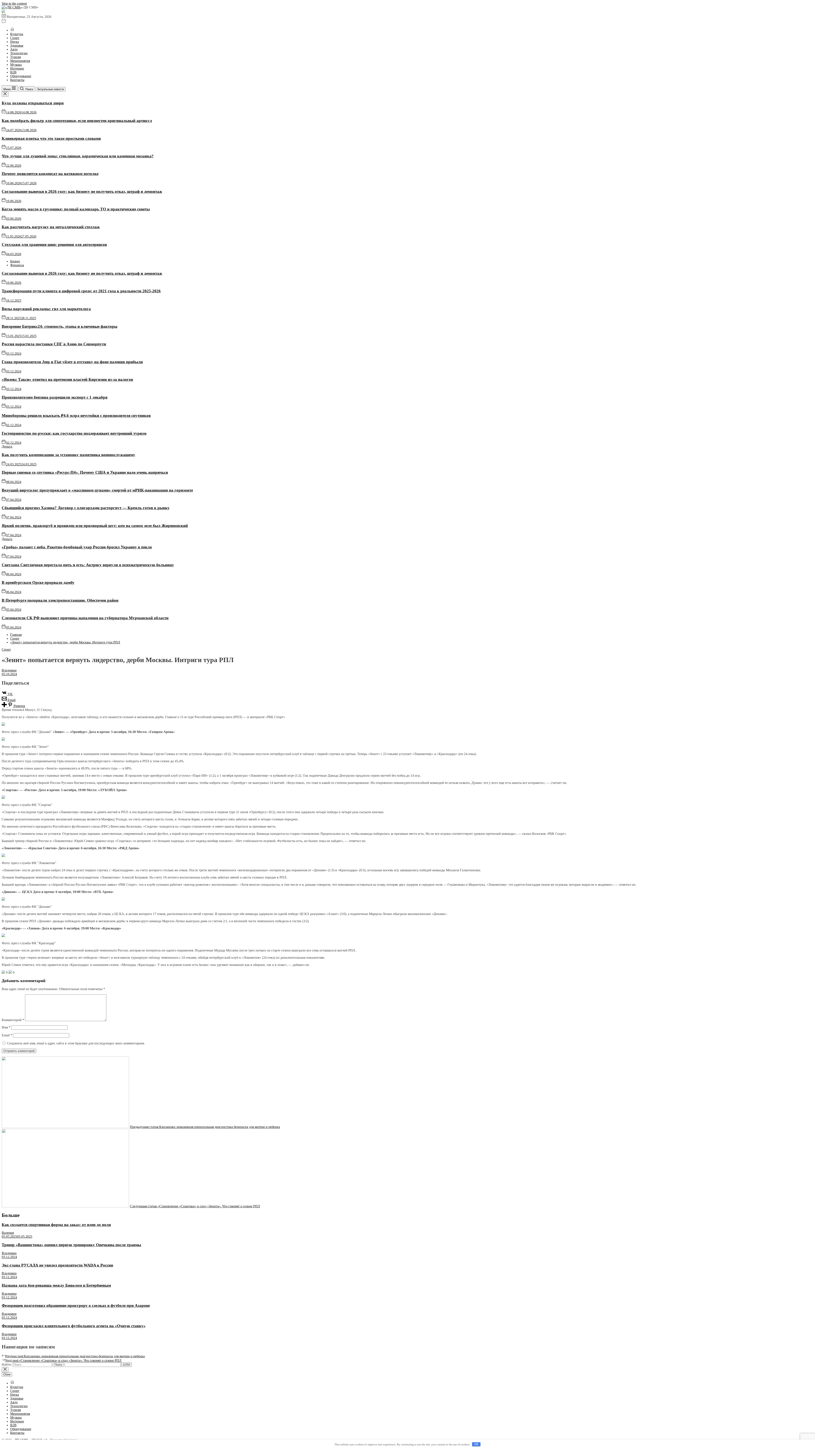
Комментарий (13, 1020)
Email (7, 1035)
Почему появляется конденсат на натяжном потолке (50, 173)
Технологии (19, 53)
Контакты (17, 80)
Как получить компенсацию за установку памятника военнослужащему (68, 455)
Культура (16, 34)
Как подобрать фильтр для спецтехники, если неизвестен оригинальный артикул (77, 120)
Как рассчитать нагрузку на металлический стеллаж (51, 227)
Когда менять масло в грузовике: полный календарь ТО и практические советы (76, 209)
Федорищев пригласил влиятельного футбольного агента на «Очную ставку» (74, 1326)
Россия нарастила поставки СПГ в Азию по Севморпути (54, 344)
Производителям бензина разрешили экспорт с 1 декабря (54, 397)
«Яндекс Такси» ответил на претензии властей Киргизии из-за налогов (67, 379)
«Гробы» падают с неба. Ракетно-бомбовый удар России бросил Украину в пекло (77, 547)
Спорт (14, 38)
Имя (6, 1027)
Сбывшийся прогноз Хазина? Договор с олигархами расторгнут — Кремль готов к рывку (86, 508)
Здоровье (16, 45)
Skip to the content (14, 3)
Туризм (15, 57)
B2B (13, 72)
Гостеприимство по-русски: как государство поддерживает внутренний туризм (74, 433)
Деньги (7, 446)
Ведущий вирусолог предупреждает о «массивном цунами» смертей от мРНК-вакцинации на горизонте (97, 490)
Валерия (8, 1233)
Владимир (9, 670)
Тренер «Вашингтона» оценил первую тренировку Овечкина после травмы (71, 1245)
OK (476, 1444)
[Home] (12, 30)
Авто (14, 49)
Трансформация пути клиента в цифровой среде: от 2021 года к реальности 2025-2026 (81, 291)
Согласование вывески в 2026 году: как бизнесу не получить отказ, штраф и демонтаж (82, 191)
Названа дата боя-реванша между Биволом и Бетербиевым (56, 1285)
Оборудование (20, 76)
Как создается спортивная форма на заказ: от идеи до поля (56, 1224)
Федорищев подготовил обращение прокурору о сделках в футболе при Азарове (76, 1305)
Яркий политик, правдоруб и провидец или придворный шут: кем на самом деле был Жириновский (95, 525)
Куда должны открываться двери (33, 103)
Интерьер (17, 68)
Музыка (16, 64)
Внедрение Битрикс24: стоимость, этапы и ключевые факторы (59, 326)
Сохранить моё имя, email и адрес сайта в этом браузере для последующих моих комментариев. (76, 1043)
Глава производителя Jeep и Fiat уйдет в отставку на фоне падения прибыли (72, 362)
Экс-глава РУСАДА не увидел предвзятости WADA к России (57, 1265)
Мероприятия (20, 61)
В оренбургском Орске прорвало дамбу (38, 582)
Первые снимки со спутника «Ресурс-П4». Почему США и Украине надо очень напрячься (85, 472)
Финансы (17, 265)
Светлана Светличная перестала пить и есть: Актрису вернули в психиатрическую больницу (88, 565)
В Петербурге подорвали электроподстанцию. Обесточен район (60, 600)
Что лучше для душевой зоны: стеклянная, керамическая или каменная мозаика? (78, 156)
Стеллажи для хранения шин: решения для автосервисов (54, 244)
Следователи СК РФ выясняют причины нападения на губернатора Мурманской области (85, 618)
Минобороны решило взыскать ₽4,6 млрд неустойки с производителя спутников (76, 415)
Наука (14, 41)
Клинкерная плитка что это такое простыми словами (51, 138)
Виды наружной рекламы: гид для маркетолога (46, 309)
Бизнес (15, 261)
